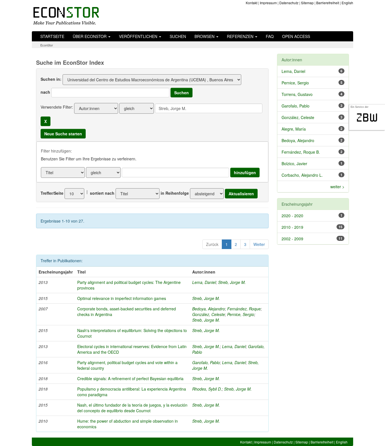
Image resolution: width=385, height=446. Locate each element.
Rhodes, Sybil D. (207, 389)
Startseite (52, 36)
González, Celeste (208, 314)
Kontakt (251, 2)
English (347, 2)
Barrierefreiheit (327, 2)
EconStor (46, 45)
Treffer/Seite (52, 193)
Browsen (205, 36)
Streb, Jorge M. (232, 282)
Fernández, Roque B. (301, 152)
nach (45, 92)
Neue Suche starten (63, 133)
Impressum (268, 2)
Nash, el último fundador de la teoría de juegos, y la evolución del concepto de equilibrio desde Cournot (132, 407)
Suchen (178, 36)
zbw (367, 118)
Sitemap (307, 2)
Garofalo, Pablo (206, 362)
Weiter (259, 244)
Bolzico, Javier (294, 163)
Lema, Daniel (204, 282)
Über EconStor (90, 36)
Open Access (296, 36)
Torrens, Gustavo (297, 94)
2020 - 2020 (292, 215)
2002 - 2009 (292, 238)
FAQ (270, 36)
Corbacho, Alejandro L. (302, 175)
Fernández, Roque (244, 308)
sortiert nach (102, 193)
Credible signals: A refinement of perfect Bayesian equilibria (130, 378)
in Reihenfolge (175, 193)
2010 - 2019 (292, 227)
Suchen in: (51, 79)
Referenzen (241, 36)
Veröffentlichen (138, 36)
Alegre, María (294, 129)
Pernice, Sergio (240, 314)
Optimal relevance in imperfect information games (121, 298)
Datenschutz (288, 2)
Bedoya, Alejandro (208, 308)
